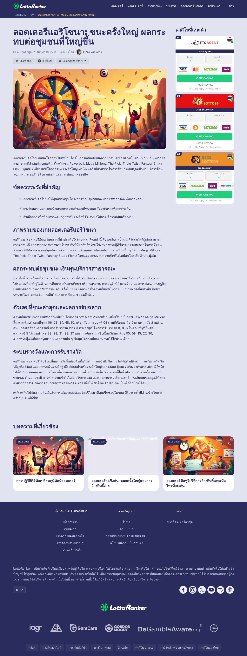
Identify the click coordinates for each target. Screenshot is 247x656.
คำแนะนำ (214, 6)
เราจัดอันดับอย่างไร (70, 543)
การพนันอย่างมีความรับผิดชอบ (126, 536)
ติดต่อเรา (70, 529)
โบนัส (126, 522)
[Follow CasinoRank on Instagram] (193, 590)
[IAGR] (36, 628)
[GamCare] (83, 628)
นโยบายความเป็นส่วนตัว (126, 543)
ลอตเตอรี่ (117, 6)
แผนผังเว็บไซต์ (70, 550)
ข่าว (231, 6)
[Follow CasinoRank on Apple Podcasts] (230, 590)
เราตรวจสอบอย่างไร (70, 536)
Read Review (205, 84)
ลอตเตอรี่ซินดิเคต (192, 6)
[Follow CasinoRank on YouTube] (211, 590)
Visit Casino (204, 78)
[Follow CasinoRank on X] (202, 590)
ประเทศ (171, 6)
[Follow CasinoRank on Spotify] (220, 590)
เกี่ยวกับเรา (70, 522)
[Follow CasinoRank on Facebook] (183, 590)
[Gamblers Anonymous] (56, 628)
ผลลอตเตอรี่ (135, 6)
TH (17, 590)
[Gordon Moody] (117, 628)
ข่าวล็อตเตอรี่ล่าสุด (180, 522)
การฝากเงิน (154, 6)
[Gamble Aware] (170, 628)
